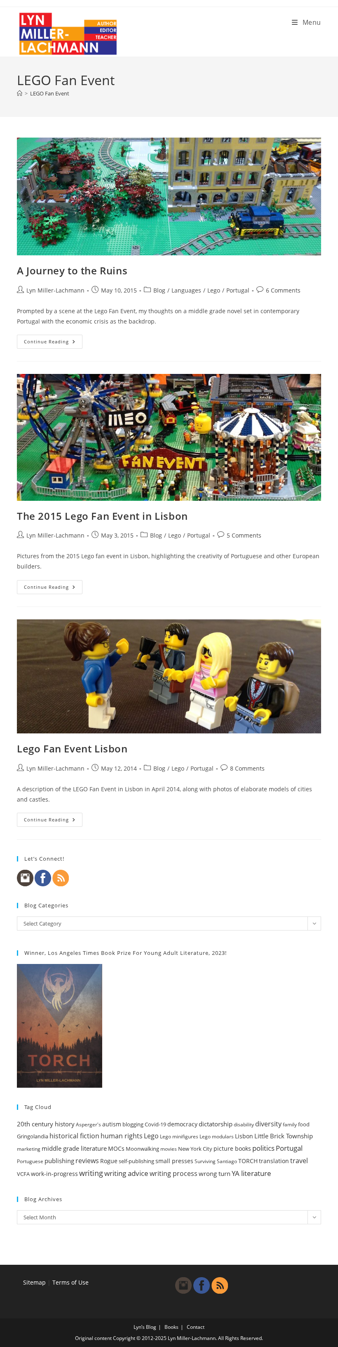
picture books (232, 1148)
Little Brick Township (283, 1136)
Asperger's (88, 1124)
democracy (182, 1124)
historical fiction (74, 1135)
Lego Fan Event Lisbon (72, 748)
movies (168, 1148)
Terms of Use (70, 1282)
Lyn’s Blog (145, 1326)
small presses (174, 1161)
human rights (122, 1135)
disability (244, 1124)
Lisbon (244, 1136)
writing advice (126, 1173)
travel (299, 1160)
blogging (132, 1124)
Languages (186, 290)
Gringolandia (32, 1136)
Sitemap (34, 1282)
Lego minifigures (179, 1136)
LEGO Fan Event (49, 93)
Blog (159, 290)
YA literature (251, 1173)
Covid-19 (155, 1124)
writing (91, 1173)
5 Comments (244, 535)
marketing (28, 1148)
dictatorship (215, 1124)
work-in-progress (54, 1174)
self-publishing (136, 1161)
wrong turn (214, 1173)
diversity (268, 1123)
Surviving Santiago (216, 1161)
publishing (59, 1161)
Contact (195, 1326)
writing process (173, 1173)
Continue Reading (53, 343)
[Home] (19, 93)
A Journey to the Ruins (72, 270)
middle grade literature (74, 1148)
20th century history (46, 1124)
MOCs (116, 1148)
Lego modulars (217, 1136)
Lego (213, 290)
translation (274, 1161)
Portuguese (30, 1161)
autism (111, 1124)
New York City (195, 1148)
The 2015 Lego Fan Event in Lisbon (102, 516)
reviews (87, 1160)
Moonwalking (142, 1148)
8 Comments (247, 768)
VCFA (23, 1174)
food (304, 1124)
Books (171, 1326)
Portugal (237, 290)
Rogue (108, 1161)
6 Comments (283, 290)
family (290, 1124)
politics (263, 1148)
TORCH (248, 1161)
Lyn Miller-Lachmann (55, 290)
